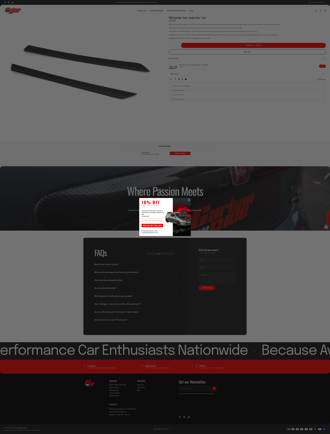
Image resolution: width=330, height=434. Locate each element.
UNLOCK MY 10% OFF (152, 225)
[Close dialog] (189, 200)
